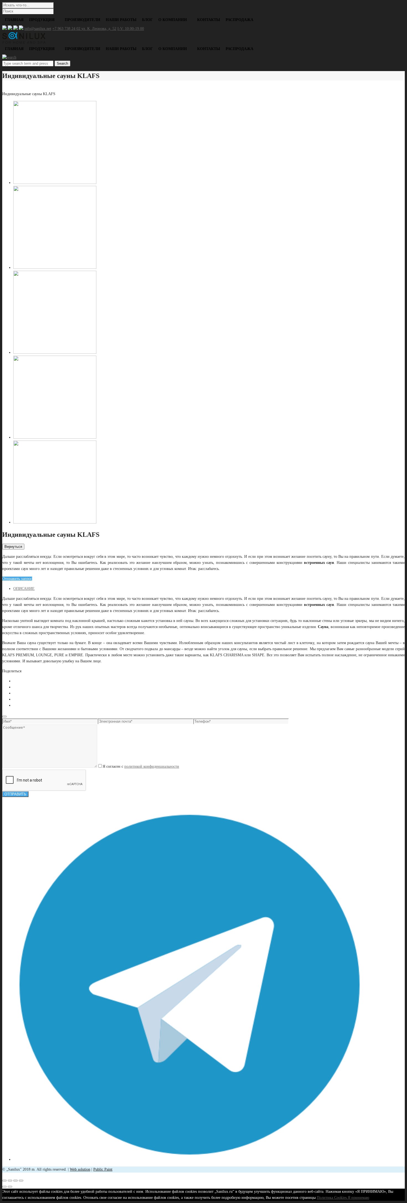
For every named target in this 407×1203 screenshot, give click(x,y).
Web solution (80, 1169)
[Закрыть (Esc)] (4, 1180)
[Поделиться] (10, 1180)
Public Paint (102, 1169)
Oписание (24, 589)
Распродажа (239, 20)
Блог (147, 20)
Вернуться (13, 547)
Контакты (208, 20)
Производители (82, 20)
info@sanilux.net (37, 29)
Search (62, 63)
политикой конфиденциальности (151, 766)
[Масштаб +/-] (21, 1180)
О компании (172, 20)
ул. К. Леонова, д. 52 (98, 29)
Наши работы (121, 20)
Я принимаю (358, 1198)
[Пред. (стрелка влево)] (4, 1187)
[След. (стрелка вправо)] (10, 1187)
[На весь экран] (15, 1180)
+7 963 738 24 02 (66, 29)
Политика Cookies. (332, 1198)
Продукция (42, 20)
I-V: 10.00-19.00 (130, 29)
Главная (14, 20)
